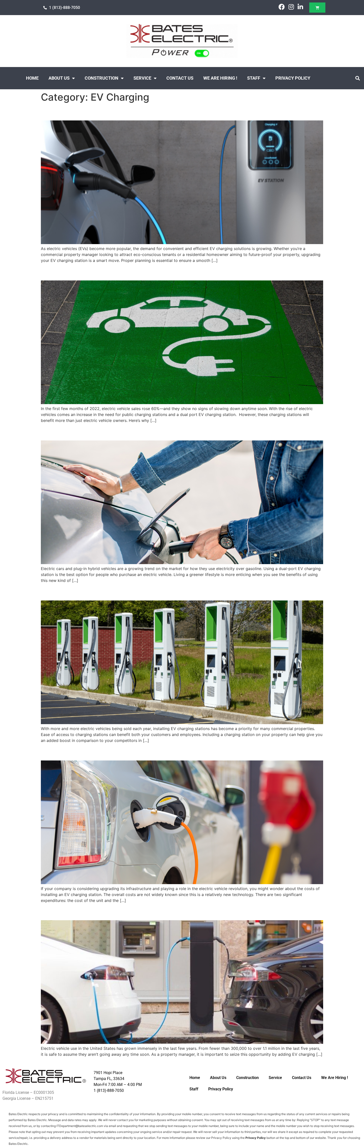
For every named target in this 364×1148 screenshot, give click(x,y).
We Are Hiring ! (220, 78)
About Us (59, 78)
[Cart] (317, 7)
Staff (253, 78)
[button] (357, 78)
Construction (101, 78)
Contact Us (179, 78)
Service (142, 78)
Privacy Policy (292, 78)
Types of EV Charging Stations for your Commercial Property (154, 591)
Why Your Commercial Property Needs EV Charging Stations (153, 911)
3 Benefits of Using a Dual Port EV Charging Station (137, 431)
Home (32, 78)
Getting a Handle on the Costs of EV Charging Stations (143, 751)
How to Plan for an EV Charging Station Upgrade (131, 111)
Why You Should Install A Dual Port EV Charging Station (144, 271)
